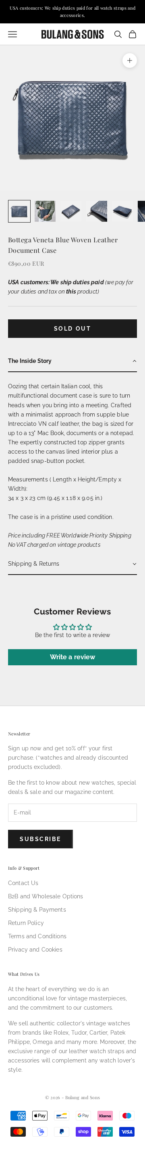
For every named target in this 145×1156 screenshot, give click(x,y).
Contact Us (23, 883)
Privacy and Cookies (35, 949)
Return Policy (26, 923)
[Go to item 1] (19, 211)
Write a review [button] (72, 657)
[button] (72, 361)
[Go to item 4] (96, 211)
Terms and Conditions (37, 936)
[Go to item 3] (71, 211)
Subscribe (40, 839)
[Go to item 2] (45, 211)
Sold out (72, 328)
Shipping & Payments (37, 909)
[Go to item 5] (122, 211)
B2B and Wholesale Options (45, 896)
